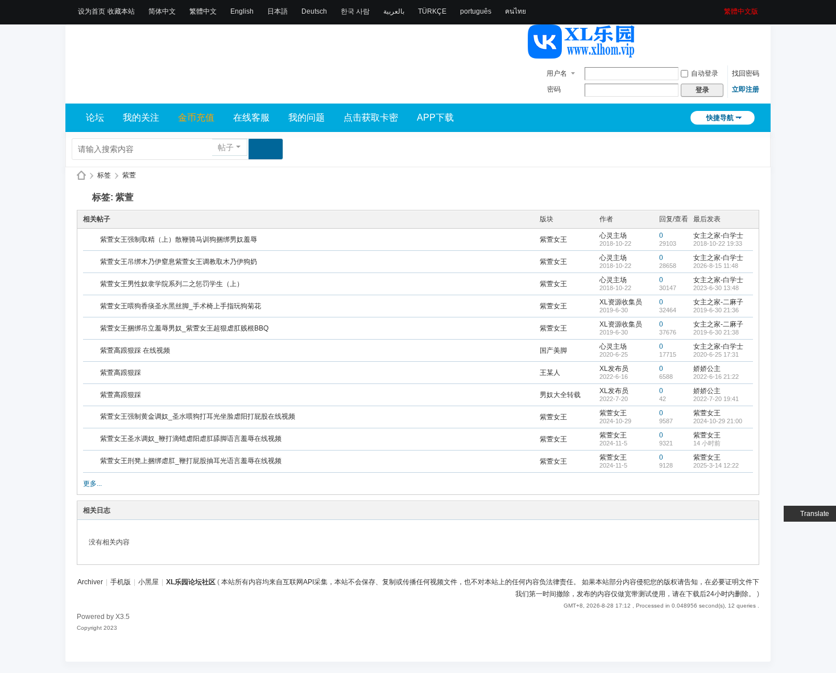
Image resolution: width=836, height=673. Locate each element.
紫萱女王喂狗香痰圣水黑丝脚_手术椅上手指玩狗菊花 (180, 306)
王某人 (550, 373)
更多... (92, 484)
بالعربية (393, 11)
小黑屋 (148, 582)
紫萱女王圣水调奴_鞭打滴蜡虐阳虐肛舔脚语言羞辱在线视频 (191, 439)
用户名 (557, 73)
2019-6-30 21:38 (716, 332)
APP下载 (435, 117)
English (242, 11)
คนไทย (515, 11)
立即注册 (745, 89)
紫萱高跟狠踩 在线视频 (135, 350)
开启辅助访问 (720, 8)
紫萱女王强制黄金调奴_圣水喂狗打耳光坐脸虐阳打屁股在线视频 (197, 416)
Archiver (90, 582)
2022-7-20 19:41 (716, 398)
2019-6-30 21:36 (716, 310)
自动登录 (704, 73)
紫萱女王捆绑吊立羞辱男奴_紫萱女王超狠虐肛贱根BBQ (184, 328)
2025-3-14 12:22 (716, 465)
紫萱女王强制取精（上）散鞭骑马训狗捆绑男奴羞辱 (178, 239)
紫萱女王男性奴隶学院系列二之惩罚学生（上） (171, 284)
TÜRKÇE (432, 11)
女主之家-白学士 (718, 236)
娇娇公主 (707, 369)
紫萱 (129, 175)
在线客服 (251, 117)
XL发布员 (613, 369)
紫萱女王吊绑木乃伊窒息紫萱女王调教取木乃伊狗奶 (178, 262)
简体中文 (162, 11)
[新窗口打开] (92, 240)
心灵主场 (613, 236)
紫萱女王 (553, 239)
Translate (814, 514)
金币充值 (196, 117)
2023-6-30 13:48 (716, 287)
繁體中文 (203, 11)
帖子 (226, 147)
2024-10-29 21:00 (717, 421)
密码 (554, 89)
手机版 (120, 582)
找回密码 (745, 73)
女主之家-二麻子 (718, 302)
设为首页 (91, 11)
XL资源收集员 (620, 302)
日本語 (277, 11)
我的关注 (141, 117)
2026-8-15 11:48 (715, 265)
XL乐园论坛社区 (81, 175)
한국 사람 (355, 11)
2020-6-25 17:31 (716, 354)
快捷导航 (720, 118)
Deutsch (314, 11)
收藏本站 (121, 11)
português (475, 11)
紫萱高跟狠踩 (120, 373)
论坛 (95, 117)
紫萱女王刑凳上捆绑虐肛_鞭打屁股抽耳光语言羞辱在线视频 (191, 461)
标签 (104, 175)
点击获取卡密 (370, 117)
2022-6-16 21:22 (716, 376)
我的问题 (306, 117)
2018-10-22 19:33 (717, 243)
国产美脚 (553, 350)
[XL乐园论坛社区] (581, 53)
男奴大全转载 (560, 395)
